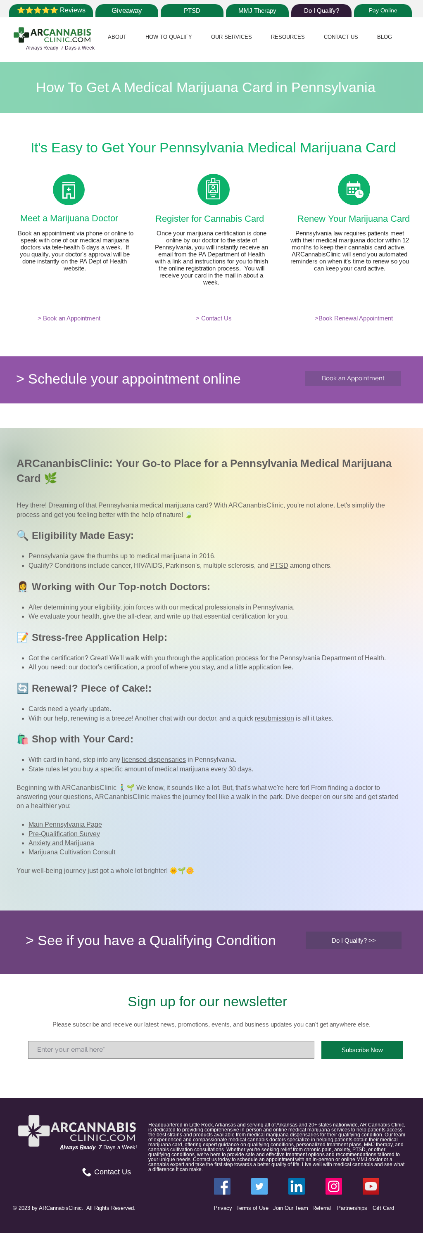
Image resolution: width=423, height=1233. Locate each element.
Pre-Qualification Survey (64, 833)
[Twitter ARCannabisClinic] (259, 1186)
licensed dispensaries (154, 759)
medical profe (200, 607)
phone (94, 233)
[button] (117, 37)
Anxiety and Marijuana (61, 843)
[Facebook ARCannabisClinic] (222, 1186)
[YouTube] (371, 1186)
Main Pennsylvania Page (65, 824)
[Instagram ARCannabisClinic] (334, 1186)
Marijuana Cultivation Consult (72, 852)
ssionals (232, 607)
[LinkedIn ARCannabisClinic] (296, 1186)
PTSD (279, 565)
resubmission (274, 718)
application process (230, 658)
